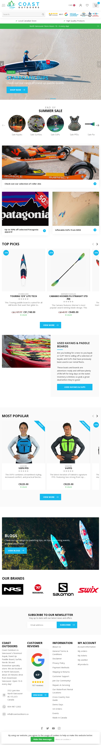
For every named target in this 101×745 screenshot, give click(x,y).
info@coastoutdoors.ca (17, 714)
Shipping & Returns (61, 671)
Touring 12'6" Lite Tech (23, 296)
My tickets (82, 655)
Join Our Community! (61, 680)
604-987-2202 (14, 706)
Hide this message (42, 739)
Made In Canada (59, 717)
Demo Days (57, 704)
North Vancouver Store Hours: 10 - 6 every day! (49, 26)
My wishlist (83, 660)
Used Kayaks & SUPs (74, 387)
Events (55, 713)
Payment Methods (60, 667)
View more (48, 325)
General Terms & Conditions (60, 653)
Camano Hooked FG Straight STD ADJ (68, 297)
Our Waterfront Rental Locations (62, 691)
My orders (82, 651)
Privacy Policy (58, 663)
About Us (56, 646)
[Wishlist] (87, 5)
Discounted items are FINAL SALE (75, 21)
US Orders (57, 708)
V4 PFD (68, 468)
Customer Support (60, 676)
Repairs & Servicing (61, 685)
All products (83, 664)
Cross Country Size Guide (61, 698)
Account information (87, 646)
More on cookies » (63, 739)
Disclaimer (57, 658)
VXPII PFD (24, 468)
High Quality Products (27, 21)
